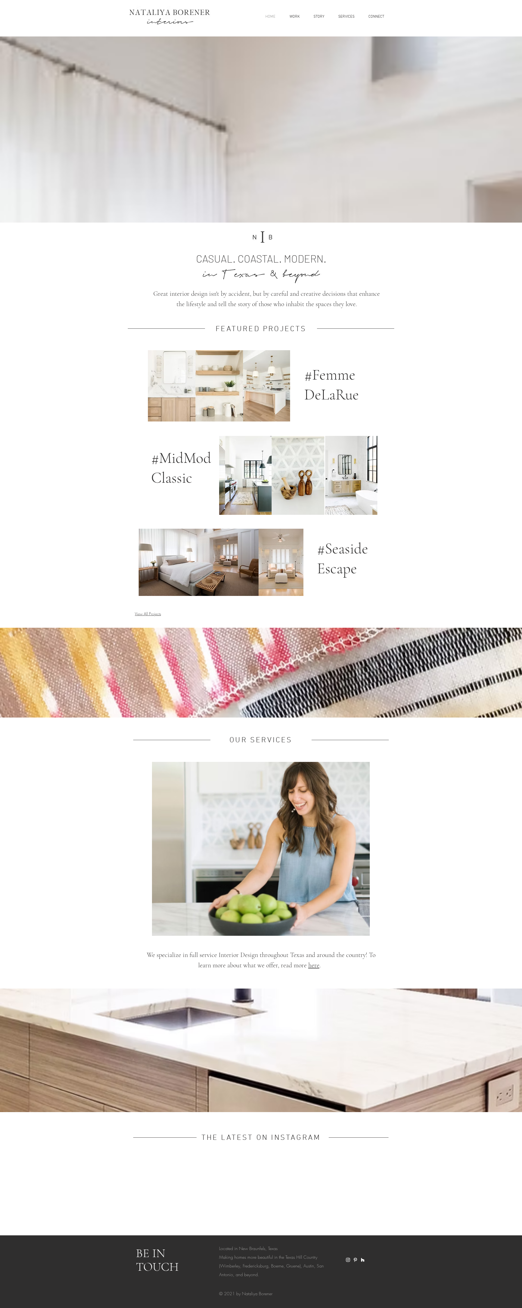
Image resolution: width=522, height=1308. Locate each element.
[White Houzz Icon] (362, 1260)
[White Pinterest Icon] (355, 1260)
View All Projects (148, 613)
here (313, 965)
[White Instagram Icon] (348, 1260)
